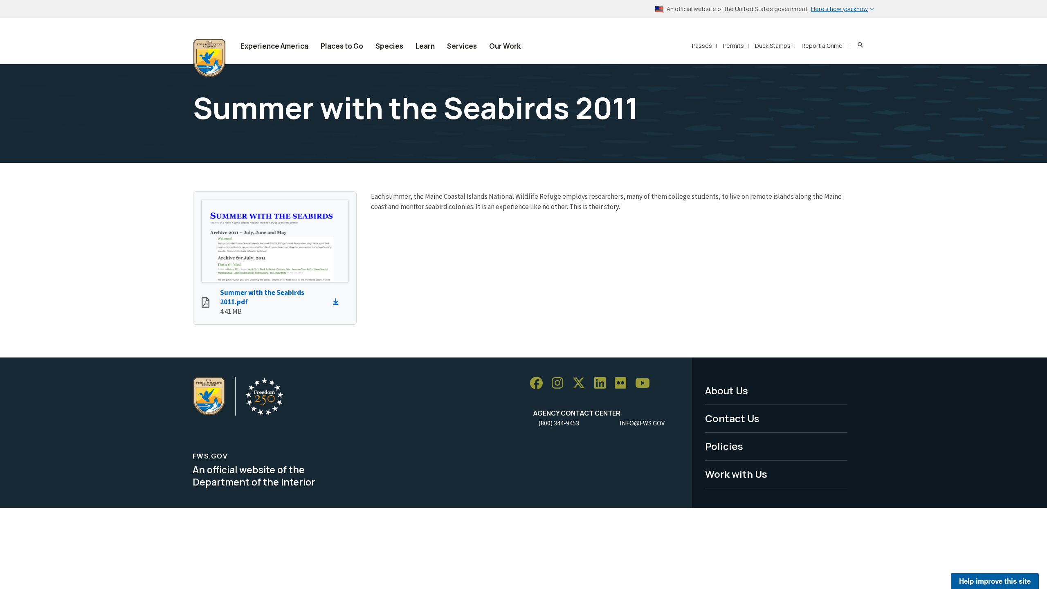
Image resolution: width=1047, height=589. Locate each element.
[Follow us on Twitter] (581, 383)
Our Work (505, 46)
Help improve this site (995, 581)
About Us (726, 390)
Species (389, 46)
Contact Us (732, 418)
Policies (724, 446)
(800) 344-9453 (558, 423)
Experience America (274, 46)
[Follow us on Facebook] (539, 383)
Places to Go (342, 46)
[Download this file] (338, 301)
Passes (702, 45)
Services (462, 46)
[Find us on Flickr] (623, 383)
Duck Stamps (773, 45)
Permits (733, 45)
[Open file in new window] (205, 303)
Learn (425, 46)
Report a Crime (822, 45)
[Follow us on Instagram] (560, 383)
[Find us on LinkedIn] (602, 383)
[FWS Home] (209, 58)
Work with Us (736, 474)
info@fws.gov (642, 423)
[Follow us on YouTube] (645, 383)
